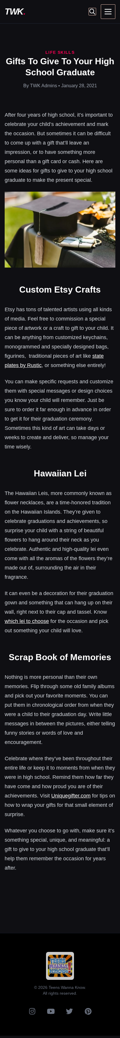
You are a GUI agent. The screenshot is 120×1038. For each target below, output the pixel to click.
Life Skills (60, 52)
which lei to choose (27, 621)
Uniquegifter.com (71, 796)
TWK (15, 11)
